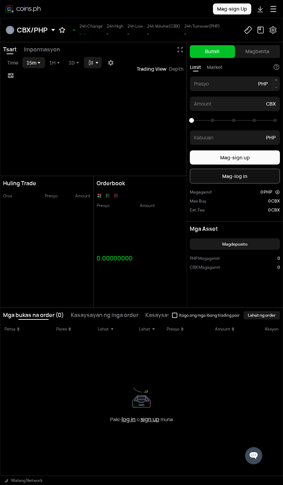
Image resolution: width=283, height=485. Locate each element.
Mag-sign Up (232, 9)
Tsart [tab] (10, 49)
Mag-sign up (235, 157)
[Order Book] (99, 195)
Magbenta (257, 51)
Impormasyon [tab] (42, 49)
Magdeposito (234, 244)
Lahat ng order (262, 315)
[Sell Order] (116, 195)
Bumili (212, 51)
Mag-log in (234, 176)
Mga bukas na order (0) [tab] (33, 315)
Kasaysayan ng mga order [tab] (104, 315)
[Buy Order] (107, 195)
